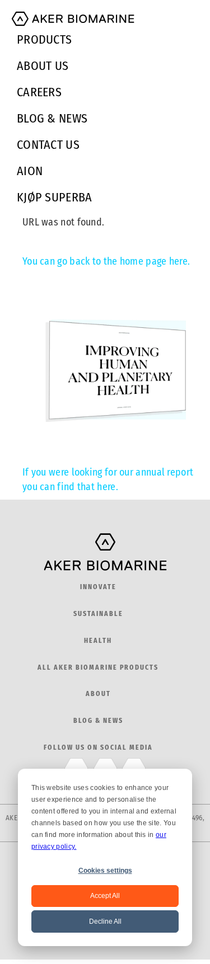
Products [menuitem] (44, 39)
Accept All (105, 896)
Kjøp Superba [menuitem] (54, 197)
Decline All (105, 921)
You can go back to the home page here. (106, 261)
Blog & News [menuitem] (52, 118)
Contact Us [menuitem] (48, 144)
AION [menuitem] (30, 170)
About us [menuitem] (42, 65)
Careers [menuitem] (39, 92)
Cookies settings (105, 870)
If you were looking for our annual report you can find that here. (107, 479)
